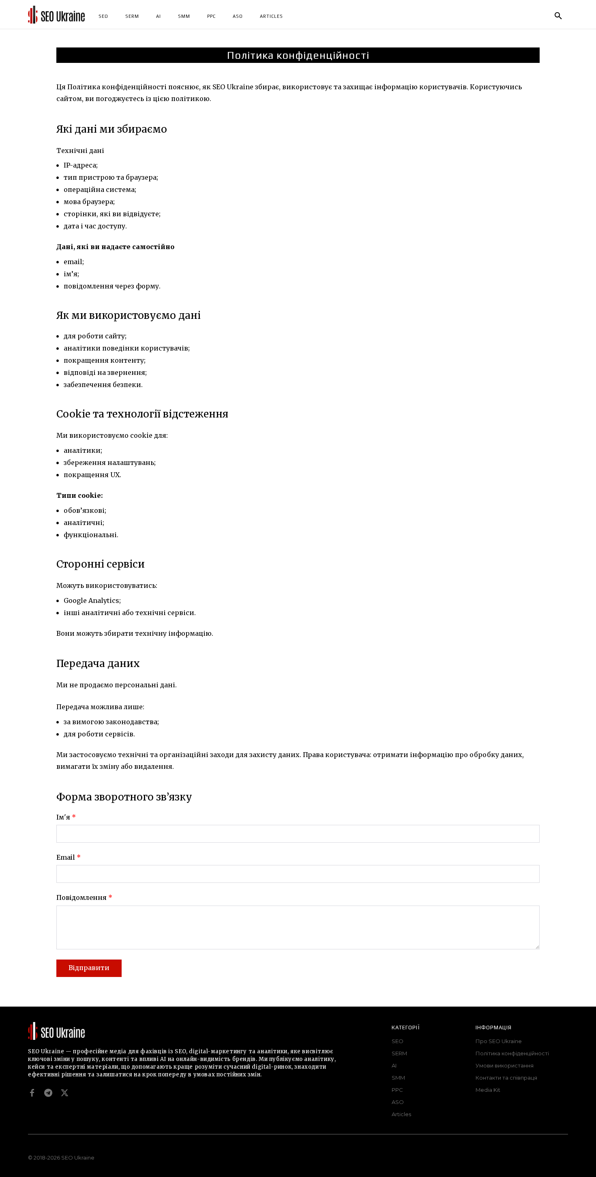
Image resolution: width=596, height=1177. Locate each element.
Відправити (89, 968)
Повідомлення (84, 897)
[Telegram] (48, 1093)
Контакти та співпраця (506, 1077)
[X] (64, 1093)
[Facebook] (32, 1093)
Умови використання (505, 1065)
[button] (558, 16)
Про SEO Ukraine (499, 1041)
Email (68, 857)
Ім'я (66, 817)
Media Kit (488, 1090)
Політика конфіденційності (512, 1053)
